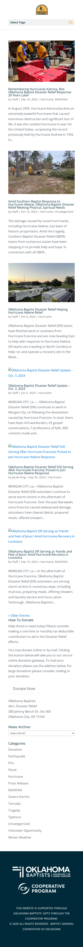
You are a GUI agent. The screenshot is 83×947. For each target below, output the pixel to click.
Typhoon (14, 817)
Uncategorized (64, 211)
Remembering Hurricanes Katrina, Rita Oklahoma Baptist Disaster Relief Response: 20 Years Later (40, 92)
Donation (15, 749)
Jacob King (19, 477)
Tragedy (14, 810)
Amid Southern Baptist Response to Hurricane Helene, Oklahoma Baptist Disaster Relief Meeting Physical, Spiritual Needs (41, 204)
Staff (15, 99)
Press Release (18, 783)
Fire (11, 763)
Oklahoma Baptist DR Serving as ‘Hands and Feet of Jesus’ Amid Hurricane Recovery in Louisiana (40, 554)
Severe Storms (19, 797)
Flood (12, 770)
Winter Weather (19, 837)
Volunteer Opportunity (25, 830)
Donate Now (24, 688)
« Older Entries (19, 615)
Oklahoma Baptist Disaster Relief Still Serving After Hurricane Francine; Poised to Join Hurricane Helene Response (40, 470)
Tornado (14, 804)
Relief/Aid (61, 99)
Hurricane (47, 99)
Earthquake (16, 756)
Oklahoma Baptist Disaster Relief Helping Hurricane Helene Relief (38, 311)
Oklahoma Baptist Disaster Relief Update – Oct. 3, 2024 (39, 387)
